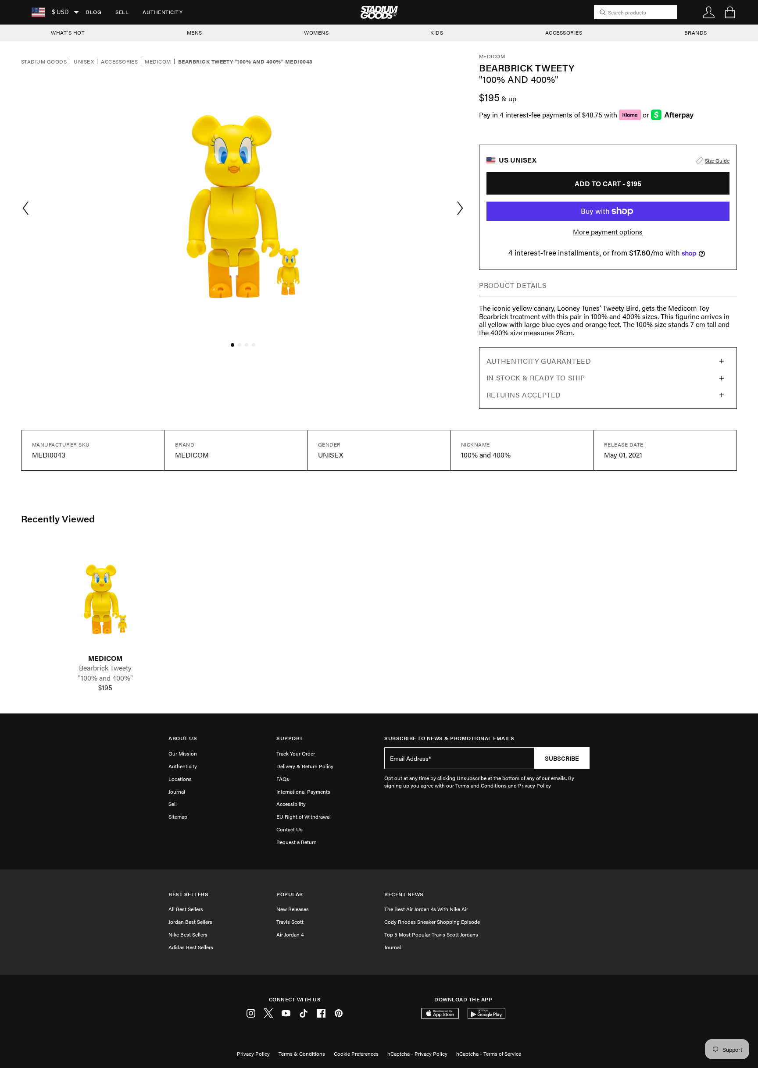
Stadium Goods (44, 62)
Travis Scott (290, 922)
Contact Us (289, 829)
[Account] (709, 12)
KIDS (436, 32)
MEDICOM (105, 658)
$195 (105, 687)
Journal (176, 791)
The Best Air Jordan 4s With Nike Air (426, 909)
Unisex (84, 62)
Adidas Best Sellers (190, 947)
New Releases (292, 909)
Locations (180, 779)
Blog (93, 12)
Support (289, 738)
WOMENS (316, 32)
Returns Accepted (523, 395)
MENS (194, 32)
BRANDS (695, 32)
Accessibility (291, 804)
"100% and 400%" (105, 678)
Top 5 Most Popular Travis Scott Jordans (431, 934)
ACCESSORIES (564, 32)
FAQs (282, 779)
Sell (122, 12)
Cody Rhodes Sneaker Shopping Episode (432, 922)
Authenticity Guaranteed (538, 361)
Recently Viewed (58, 518)
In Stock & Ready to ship (535, 378)
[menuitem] (93, 12)
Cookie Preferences (356, 1053)
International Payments (303, 791)
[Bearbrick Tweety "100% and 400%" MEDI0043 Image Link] (105, 597)
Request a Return (296, 842)
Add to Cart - (608, 183)
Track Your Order (295, 753)
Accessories (119, 62)
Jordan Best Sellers (190, 922)
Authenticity (162, 12)
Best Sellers (188, 894)
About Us (182, 738)
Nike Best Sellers (187, 934)
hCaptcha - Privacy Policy (417, 1053)
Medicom (158, 62)
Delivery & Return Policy (304, 766)
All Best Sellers (185, 909)
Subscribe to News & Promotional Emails (449, 738)
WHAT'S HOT (68, 32)
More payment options (608, 232)
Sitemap (177, 816)
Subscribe (562, 758)
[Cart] (730, 12)
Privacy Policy (253, 1053)
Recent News (404, 894)
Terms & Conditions (302, 1053)
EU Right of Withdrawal (303, 816)
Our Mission (182, 753)
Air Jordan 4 (290, 934)
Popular (289, 894)
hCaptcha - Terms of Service (488, 1053)
